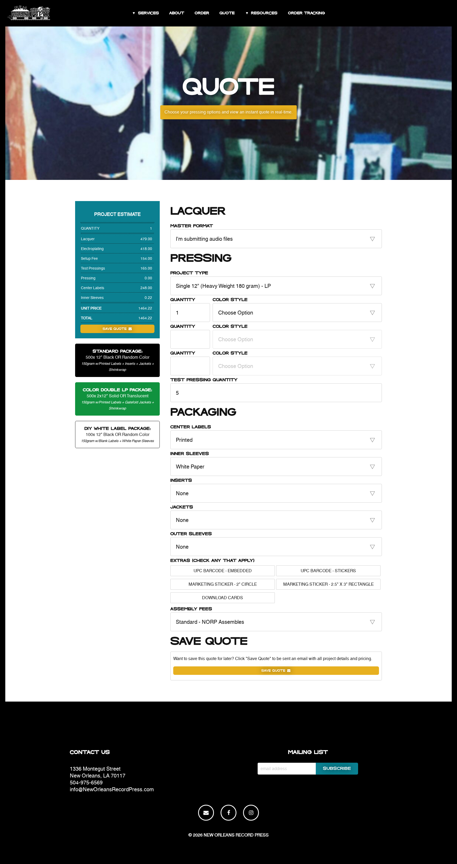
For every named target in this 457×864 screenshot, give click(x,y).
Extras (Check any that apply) (212, 561)
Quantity (182, 300)
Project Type (189, 273)
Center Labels (190, 427)
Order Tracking (306, 13)
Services (148, 13)
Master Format (191, 226)
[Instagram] (251, 812)
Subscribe (337, 769)
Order (202, 13)
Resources (264, 13)
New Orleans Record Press (236, 835)
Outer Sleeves (191, 534)
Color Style (230, 300)
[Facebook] (228, 812)
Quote (227, 13)
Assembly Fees (191, 609)
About (176, 13)
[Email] (206, 812)
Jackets (181, 507)
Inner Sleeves (189, 454)
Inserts (181, 481)
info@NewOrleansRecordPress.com (112, 789)
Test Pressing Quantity (203, 380)
